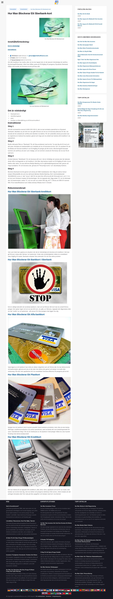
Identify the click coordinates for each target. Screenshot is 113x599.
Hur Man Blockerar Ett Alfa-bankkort (26, 314)
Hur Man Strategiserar (84, 89)
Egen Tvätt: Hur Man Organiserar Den (88, 59)
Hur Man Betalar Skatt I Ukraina (83, 525)
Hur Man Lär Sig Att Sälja (85, 51)
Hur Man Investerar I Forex (48, 506)
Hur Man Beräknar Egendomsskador (88, 115)
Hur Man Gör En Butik (84, 13)
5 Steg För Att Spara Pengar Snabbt (50, 552)
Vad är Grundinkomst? (12, 506)
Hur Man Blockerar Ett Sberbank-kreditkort (29, 191)
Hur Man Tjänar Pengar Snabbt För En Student (91, 72)
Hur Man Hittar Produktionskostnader (88, 48)
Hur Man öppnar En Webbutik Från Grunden (90, 19)
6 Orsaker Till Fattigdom (47, 539)
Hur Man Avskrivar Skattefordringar (87, 85)
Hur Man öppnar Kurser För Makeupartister (90, 79)
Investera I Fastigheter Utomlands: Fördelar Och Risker (21, 555)
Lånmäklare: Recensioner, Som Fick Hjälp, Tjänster (20, 521)
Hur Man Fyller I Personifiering (83, 573)
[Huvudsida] (56, 2)
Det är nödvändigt (13, 46)
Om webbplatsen (40, 596)
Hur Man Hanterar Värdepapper (49, 567)
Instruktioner (12, 49)
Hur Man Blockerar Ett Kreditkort (24, 437)
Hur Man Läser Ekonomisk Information (88, 76)
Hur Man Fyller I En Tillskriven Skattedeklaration (88, 556)
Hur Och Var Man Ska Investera (86, 41)
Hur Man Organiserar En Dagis (86, 82)
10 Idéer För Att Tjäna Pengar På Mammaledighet (20, 538)
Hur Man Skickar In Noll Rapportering (85, 506)
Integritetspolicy (56, 596)
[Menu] (2, 2)
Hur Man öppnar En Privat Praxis (87, 69)
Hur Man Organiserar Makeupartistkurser (89, 66)
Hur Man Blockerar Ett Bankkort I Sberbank (30, 259)
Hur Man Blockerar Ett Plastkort (24, 374)
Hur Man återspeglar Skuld (85, 44)
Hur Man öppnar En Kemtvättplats (87, 62)
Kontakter (48, 596)
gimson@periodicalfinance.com (38, 55)
